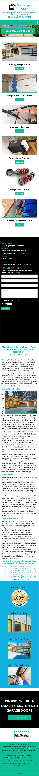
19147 (19, 577)
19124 (10, 570)
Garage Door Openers (19, 158)
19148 (24, 577)
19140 (19, 575)
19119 (19, 568)
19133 (19, 573)
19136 (34, 573)
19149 (29, 577)
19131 (10, 573)
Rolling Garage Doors (19, 64)
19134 (24, 573)
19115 (5, 568)
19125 (15, 570)
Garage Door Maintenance (19, 95)
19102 (5, 566)
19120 (24, 568)
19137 (5, 575)
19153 (22, 579)
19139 (15, 575)
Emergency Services (19, 126)
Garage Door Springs (19, 189)
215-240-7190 (24, 16)
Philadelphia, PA (15, 355)
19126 (19, 570)
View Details (19, 68)
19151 (12, 579)
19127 (24, 570)
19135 (29, 573)
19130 (5, 573)
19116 (10, 568)
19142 (29, 575)
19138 (10, 575)
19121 (29, 568)
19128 (29, 570)
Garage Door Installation (19, 220)
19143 (34, 575)
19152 (17, 579)
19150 (34, 577)
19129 (34, 570)
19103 (10, 566)
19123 (5, 570)
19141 (24, 575)
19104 (15, 566)
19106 (19, 566)
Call (20, 773)
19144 (5, 577)
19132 (15, 573)
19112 (29, 566)
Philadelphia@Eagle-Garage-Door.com (16, 264)
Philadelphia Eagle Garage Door (12, 360)
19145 (10, 577)
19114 (34, 566)
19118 (15, 568)
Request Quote (19, 717)
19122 (34, 568)
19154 (27, 579)
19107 (24, 566)
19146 (15, 577)
